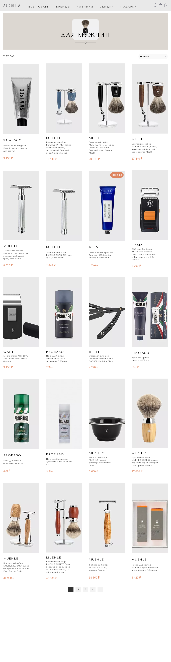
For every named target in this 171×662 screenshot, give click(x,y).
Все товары (39, 6)
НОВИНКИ (84, 6)
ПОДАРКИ (128, 6)
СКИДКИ (107, 6)
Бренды (63, 6)
